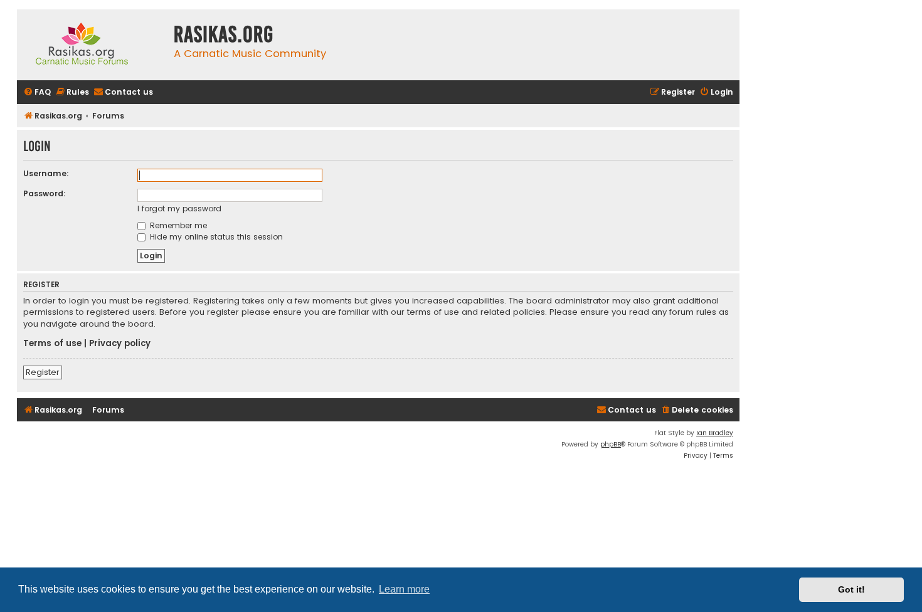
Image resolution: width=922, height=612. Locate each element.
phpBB (610, 444)
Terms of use (52, 343)
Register (43, 372)
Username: (46, 173)
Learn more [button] (404, 589)
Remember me (177, 225)
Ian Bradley (714, 433)
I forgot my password (179, 208)
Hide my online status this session (215, 236)
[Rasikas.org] (92, 45)
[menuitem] (37, 92)
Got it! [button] (851, 589)
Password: (44, 193)
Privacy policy (120, 343)
